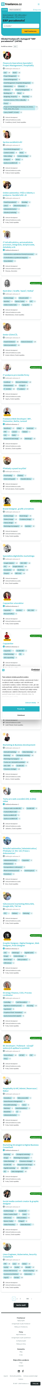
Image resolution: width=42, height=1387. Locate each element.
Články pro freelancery (21, 1327)
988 (27, 1299)
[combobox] (19, 26)
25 (15, 46)
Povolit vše (21, 709)
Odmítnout (21, 715)
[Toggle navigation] (39, 4)
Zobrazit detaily (30, 702)
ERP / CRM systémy (20, 15)
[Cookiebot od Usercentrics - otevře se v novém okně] (31, 670)
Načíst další (21, 1305)
